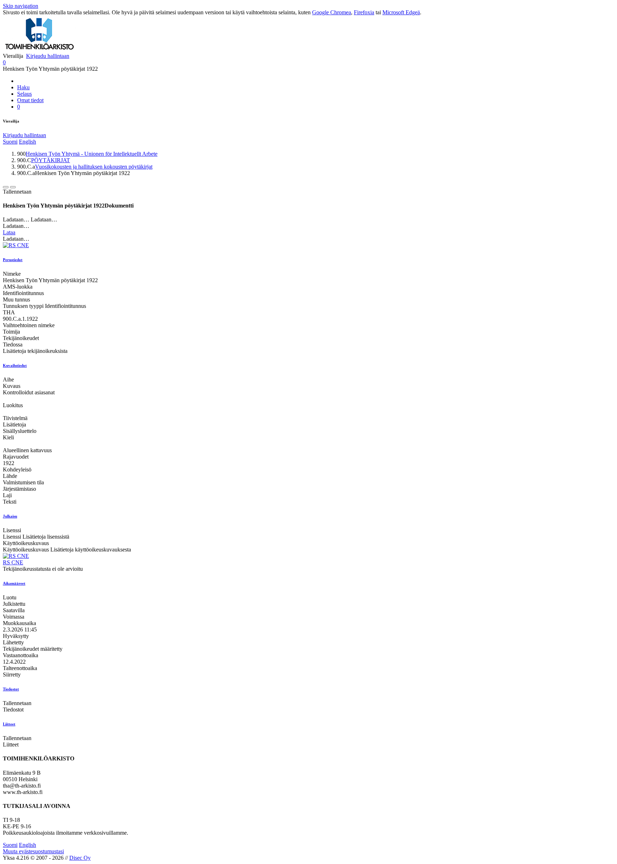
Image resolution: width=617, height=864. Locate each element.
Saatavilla (14, 610)
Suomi (10, 142)
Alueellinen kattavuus (27, 450)
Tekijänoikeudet (21, 338)
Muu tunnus (16, 299)
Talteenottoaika (20, 668)
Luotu (9, 597)
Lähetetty (13, 642)
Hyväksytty (16, 636)
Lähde (10, 476)
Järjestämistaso (19, 489)
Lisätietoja (14, 424)
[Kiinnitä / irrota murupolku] (13, 187)
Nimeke (12, 274)
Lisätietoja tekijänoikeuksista (35, 351)
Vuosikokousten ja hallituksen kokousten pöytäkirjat (93, 167)
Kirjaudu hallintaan (47, 56)
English (27, 142)
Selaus (24, 94)
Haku (23, 87)
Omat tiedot (30, 100)
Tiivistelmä (15, 418)
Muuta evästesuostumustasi (33, 851)
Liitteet (9, 724)
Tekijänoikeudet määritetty (32, 649)
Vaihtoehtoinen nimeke (29, 325)
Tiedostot (11, 689)
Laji (7, 495)
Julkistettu (14, 604)
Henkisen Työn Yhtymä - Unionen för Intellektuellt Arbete (91, 154)
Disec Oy (80, 858)
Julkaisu (10, 516)
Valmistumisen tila (23, 482)
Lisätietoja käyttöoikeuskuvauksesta (90, 549)
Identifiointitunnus (23, 293)
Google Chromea (331, 12)
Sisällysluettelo (19, 431)
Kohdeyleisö (17, 469)
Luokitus (13, 405)
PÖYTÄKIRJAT (50, 160)
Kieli (8, 437)
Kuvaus (11, 386)
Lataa (9, 232)
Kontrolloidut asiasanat (29, 392)
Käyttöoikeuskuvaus (26, 543)
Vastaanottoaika (20, 655)
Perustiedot (12, 260)
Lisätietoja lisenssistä (45, 537)
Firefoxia (364, 12)
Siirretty (12, 674)
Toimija (11, 332)
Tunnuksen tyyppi (23, 306)
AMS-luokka (17, 287)
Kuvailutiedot (15, 365)
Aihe (8, 379)
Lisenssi (12, 530)
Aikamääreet (14, 583)
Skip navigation (20, 6)
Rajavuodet (16, 457)
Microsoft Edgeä (401, 12)
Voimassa (13, 617)
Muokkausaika (19, 623)
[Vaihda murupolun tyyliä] (6, 187)
